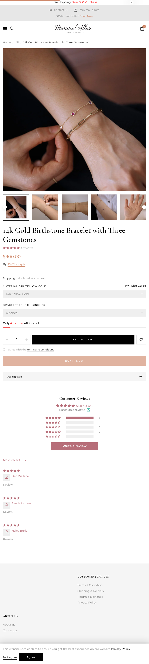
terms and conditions (40, 349)
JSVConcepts (16, 264)
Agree (31, 657)
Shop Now (86, 16)
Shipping (9, 278)
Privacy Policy (87, 602)
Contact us (10, 630)
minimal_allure (89, 9)
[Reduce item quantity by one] (6, 339)
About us (9, 624)
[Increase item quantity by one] (26, 339)
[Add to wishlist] (141, 339)
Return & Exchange (90, 596)
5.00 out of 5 (84, 406)
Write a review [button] (74, 446)
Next (144, 207)
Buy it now (74, 360)
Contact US (61, 9)
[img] (11, 471)
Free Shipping (74, 2)
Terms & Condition (89, 585)
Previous (5, 207)
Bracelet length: (24, 304)
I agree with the (30, 349)
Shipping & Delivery (90, 591)
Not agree (10, 657)
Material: (25, 286)
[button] (11, 248)
